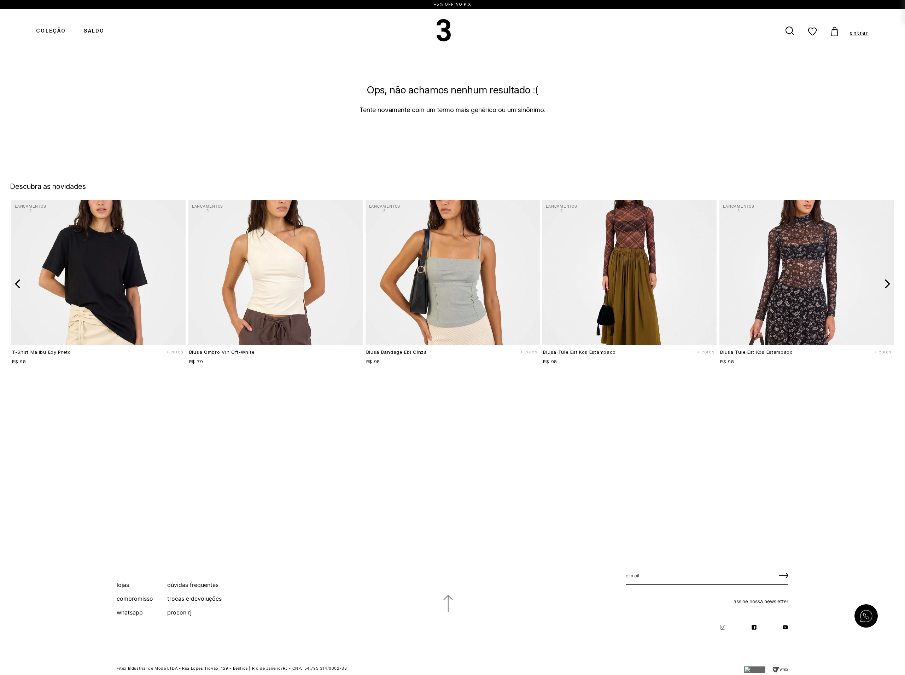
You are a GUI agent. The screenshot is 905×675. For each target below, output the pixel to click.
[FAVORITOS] (812, 31)
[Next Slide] (887, 284)
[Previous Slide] (17, 284)
